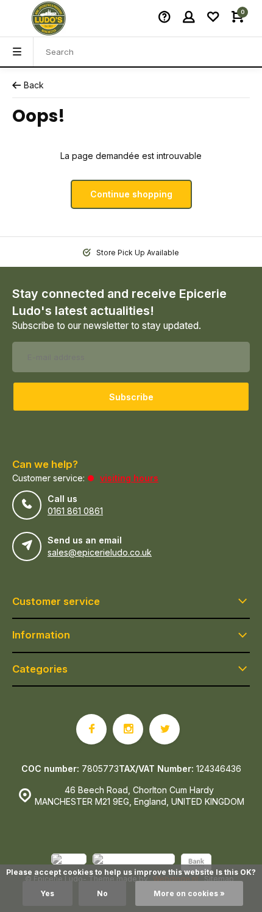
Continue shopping (131, 194)
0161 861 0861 (75, 511)
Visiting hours (129, 478)
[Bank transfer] (196, 864)
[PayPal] (69, 864)
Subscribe (131, 397)
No (102, 893)
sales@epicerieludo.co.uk (100, 552)
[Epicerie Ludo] (48, 18)
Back (34, 85)
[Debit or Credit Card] (134, 864)
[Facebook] (91, 729)
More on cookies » (189, 893)
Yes (47, 893)
